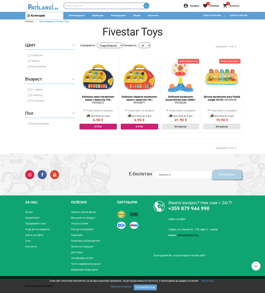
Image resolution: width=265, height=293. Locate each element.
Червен (35, 60)
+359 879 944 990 (238, 15)
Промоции (97, 15)
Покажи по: (130, 45)
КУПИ (98, 126)
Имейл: (183, 235)
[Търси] (146, 6)
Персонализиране (120, 286)
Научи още (207, 280)
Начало (29, 21)
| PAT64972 (98, 99)
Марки (136, 15)
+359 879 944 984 (212, 15)
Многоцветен (38, 66)
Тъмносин (37, 55)
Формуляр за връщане (84, 269)
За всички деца (40, 123)
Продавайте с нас (35, 223)
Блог (28, 240)
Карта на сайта (34, 235)
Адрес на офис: (177, 219)
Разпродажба (118, 15)
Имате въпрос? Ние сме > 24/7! (200, 203)
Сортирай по (87, 45)
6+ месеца (37, 95)
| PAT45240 (181, 99)
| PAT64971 (139, 99)
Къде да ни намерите (37, 229)
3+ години (37, 89)
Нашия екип (32, 217)
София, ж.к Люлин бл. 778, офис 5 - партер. (193, 229)
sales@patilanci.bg (187, 235)
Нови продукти (77, 15)
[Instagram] (29, 174)
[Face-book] (42, 174)
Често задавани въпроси (86, 263)
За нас (29, 212)
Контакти (153, 15)
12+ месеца (37, 100)
